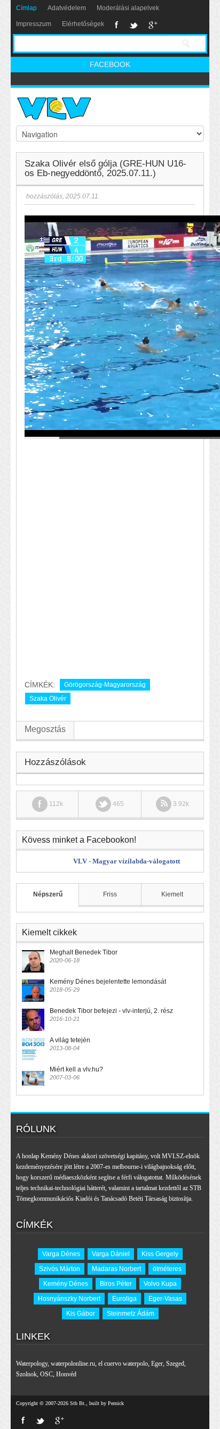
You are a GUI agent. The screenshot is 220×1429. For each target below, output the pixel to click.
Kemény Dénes (65, 1283)
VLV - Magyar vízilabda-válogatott (126, 861)
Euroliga (124, 1298)
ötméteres (167, 1269)
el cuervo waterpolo (123, 1363)
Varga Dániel (111, 1254)
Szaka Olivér (47, 698)
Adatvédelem (67, 8)
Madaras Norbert (116, 1269)
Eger (157, 1363)
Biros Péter (116, 1283)
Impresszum (33, 24)
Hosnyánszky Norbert (69, 1298)
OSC (46, 1374)
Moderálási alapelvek (128, 8)
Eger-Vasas (165, 1298)
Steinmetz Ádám (130, 1313)
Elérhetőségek (83, 24)
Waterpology (32, 1363)
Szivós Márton (59, 1269)
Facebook (116, 25)
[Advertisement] (110, 554)
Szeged (175, 1363)
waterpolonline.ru (73, 1363)
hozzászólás (43, 196)
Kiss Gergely (160, 1254)
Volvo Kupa (160, 1283)
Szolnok (26, 1374)
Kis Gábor (80, 1313)
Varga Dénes (61, 1254)
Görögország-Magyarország (105, 684)
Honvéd (66, 1374)
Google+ (153, 25)
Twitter (133, 25)
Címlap (26, 8)
